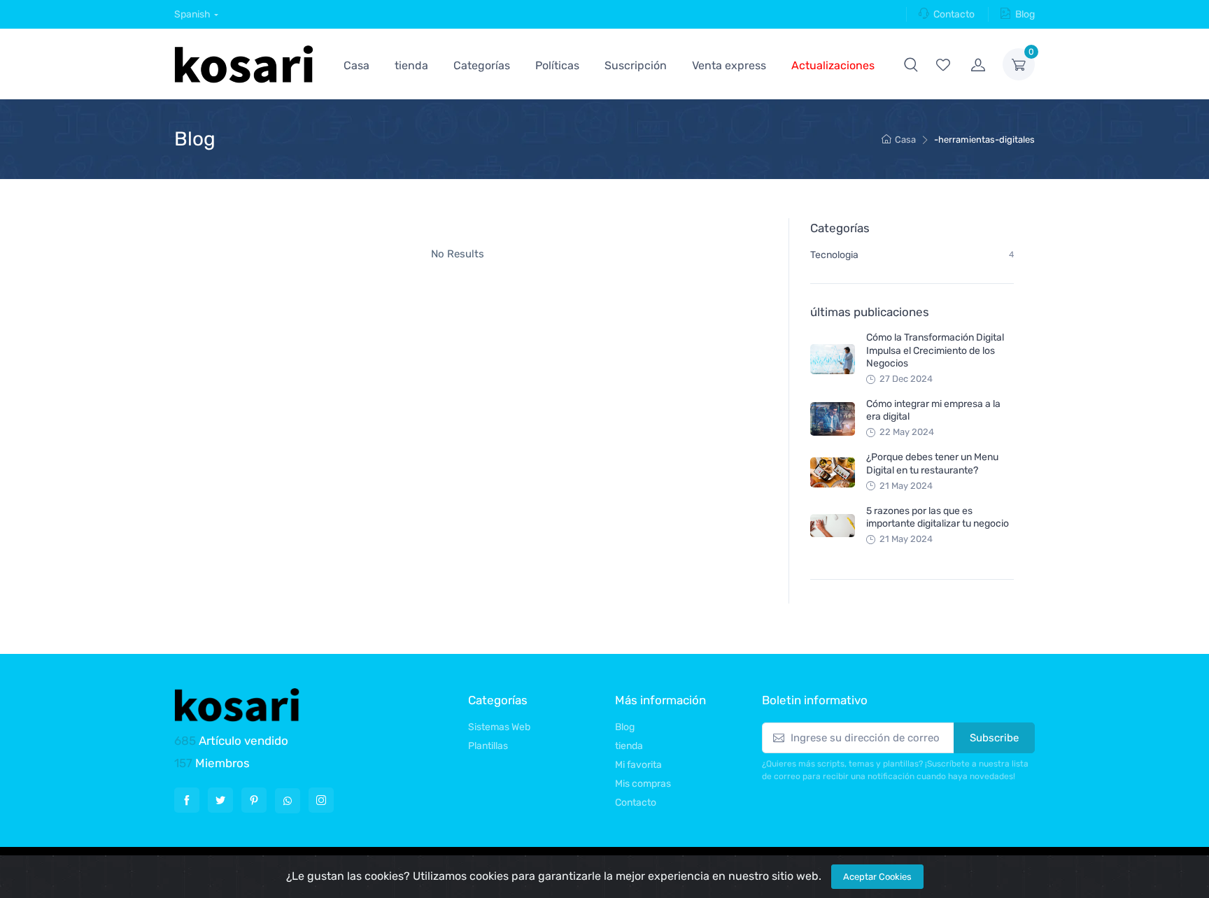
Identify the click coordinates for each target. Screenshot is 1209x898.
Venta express (729, 65)
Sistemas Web (499, 727)
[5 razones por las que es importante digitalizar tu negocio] (832, 525)
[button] (911, 64)
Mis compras (643, 784)
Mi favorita (638, 765)
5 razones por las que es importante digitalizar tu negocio (937, 517)
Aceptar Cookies (877, 876)
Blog (1025, 14)
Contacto (954, 14)
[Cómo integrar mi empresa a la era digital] (832, 419)
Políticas (557, 65)
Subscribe (994, 738)
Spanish (192, 14)
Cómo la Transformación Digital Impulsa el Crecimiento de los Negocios (935, 350)
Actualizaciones (833, 65)
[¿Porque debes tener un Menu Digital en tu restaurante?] (832, 472)
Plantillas (488, 746)
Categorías (481, 65)
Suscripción (635, 65)
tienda (411, 65)
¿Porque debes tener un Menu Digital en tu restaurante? (932, 463)
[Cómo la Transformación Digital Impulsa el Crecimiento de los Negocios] (832, 359)
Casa (356, 65)
